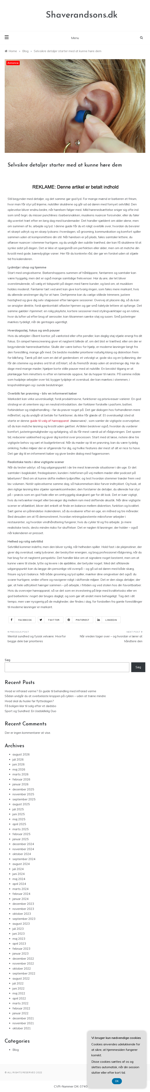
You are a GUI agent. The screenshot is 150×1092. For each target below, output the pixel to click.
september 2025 (23, 799)
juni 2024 (18, 874)
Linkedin (111, 620)
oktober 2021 (21, 1028)
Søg (7, 660)
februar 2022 (21, 1008)
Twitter (54, 620)
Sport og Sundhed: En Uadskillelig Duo (30, 711)
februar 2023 (21, 948)
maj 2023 (18, 939)
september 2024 (23, 859)
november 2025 (23, 794)
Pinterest (83, 620)
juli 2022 (18, 983)
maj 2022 (18, 993)
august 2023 (21, 923)
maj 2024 (18, 879)
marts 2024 (20, 889)
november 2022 (23, 963)
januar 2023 (20, 953)
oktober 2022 (21, 968)
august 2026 (21, 754)
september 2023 (23, 919)
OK (117, 1081)
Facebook (25, 620)
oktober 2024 (21, 854)
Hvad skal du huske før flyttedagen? (29, 701)
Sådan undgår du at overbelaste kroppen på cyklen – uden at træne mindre (55, 696)
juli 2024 (18, 869)
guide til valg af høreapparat (49, 421)
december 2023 (23, 904)
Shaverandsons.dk (82, 15)
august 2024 (21, 864)
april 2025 (19, 824)
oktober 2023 (21, 914)
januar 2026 (20, 784)
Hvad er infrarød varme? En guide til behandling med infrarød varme (50, 691)
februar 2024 (21, 894)
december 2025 (23, 789)
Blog (15, 1050)
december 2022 (23, 958)
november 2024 (23, 849)
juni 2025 (18, 814)
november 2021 (23, 1023)
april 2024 (19, 884)
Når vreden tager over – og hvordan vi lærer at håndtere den (111, 638)
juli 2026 (18, 759)
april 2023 (19, 943)
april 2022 (19, 998)
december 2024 (23, 844)
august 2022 (21, 978)
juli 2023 (18, 929)
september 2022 (23, 973)
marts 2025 (20, 829)
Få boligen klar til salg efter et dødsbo (30, 706)
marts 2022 (20, 1003)
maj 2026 (18, 769)
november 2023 (23, 909)
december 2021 (23, 1018)
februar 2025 (21, 834)
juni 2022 (18, 988)
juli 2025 (18, 809)
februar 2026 (21, 779)
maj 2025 (18, 819)
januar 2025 (20, 839)
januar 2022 (20, 1013)
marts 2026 (20, 774)
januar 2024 (20, 899)
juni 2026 (18, 764)
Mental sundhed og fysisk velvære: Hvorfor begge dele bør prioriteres (37, 638)
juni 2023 (18, 933)
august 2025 (21, 804)
